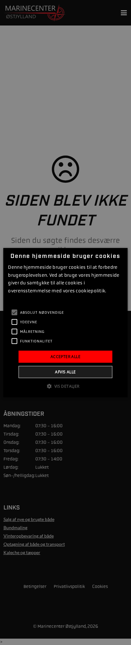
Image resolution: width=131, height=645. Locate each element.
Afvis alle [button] (65, 372)
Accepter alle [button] (65, 356)
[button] (65, 386)
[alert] (65, 322)
